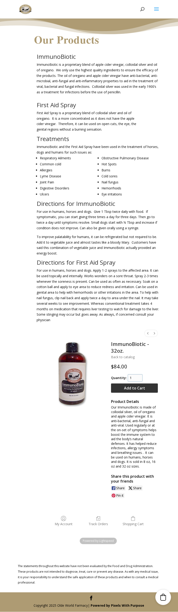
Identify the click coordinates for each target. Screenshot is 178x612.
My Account (64, 524)
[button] (163, 597)
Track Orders (98, 524)
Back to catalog (123, 357)
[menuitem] (148, 333)
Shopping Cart (133, 524)
